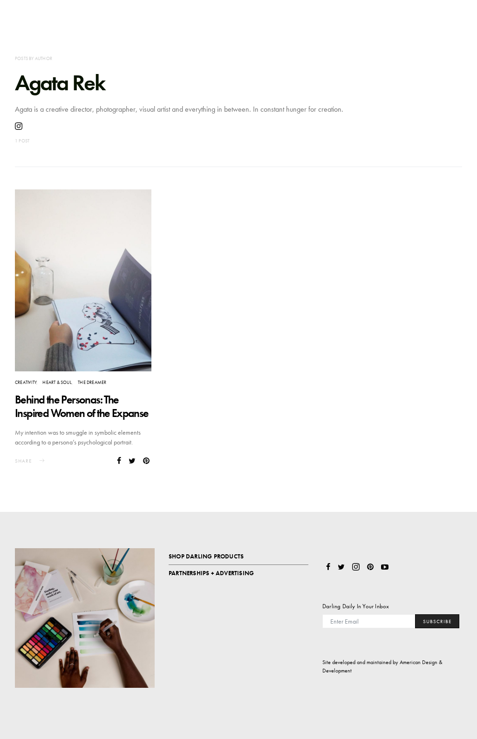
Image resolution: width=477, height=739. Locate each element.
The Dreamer (92, 382)
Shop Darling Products (206, 556)
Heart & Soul (56, 382)
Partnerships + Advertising (211, 573)
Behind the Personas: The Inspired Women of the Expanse (82, 406)
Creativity (25, 382)
